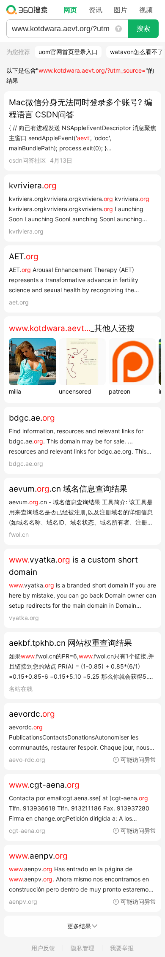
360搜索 (29, 10)
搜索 (143, 28)
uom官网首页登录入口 (68, 51)
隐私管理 (82, 948)
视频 (146, 9)
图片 (120, 9)
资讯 (95, 9)
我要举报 (122, 948)
